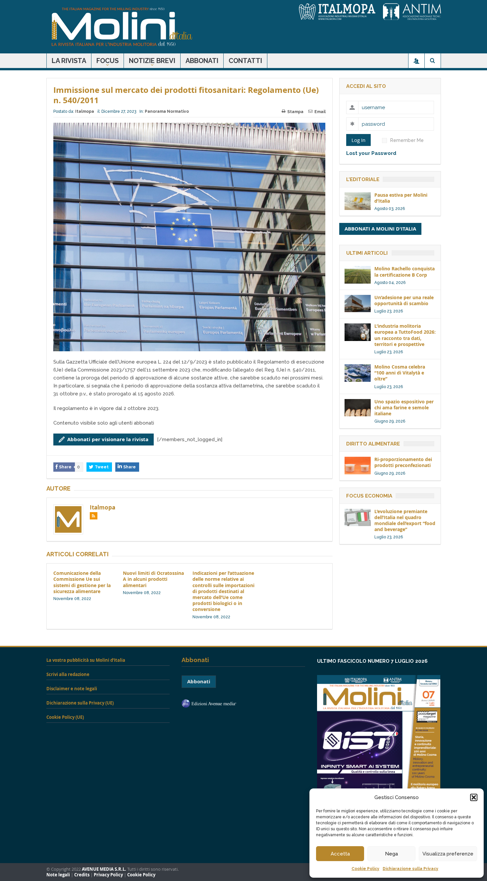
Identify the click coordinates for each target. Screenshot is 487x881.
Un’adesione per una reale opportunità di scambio (404, 300)
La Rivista (69, 61)
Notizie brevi (152, 61)
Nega (391, 854)
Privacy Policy (108, 875)
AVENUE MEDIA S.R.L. (104, 869)
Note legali (58, 875)
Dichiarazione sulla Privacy (410, 868)
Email (320, 111)
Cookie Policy (365, 868)
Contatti (245, 61)
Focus (107, 61)
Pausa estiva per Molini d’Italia (400, 198)
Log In (358, 140)
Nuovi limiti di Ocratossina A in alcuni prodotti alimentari (153, 579)
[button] (473, 797)
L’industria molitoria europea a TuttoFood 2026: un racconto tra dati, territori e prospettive (405, 335)
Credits (81, 875)
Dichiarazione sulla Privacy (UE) (80, 703)
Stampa (295, 111)
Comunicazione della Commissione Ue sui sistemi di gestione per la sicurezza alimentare (82, 582)
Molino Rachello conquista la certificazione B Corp (404, 271)
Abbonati (202, 61)
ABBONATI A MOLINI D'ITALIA (380, 228)
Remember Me (407, 140)
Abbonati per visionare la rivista (107, 439)
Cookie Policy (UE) (65, 717)
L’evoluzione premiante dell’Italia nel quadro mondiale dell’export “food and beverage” (404, 520)
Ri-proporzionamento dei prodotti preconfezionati (403, 462)
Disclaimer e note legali (71, 689)
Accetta (340, 854)
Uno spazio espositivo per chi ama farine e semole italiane (404, 407)
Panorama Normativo (167, 111)
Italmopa (84, 111)
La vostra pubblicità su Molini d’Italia (85, 660)
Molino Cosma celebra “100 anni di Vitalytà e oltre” (399, 373)
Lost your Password (371, 153)
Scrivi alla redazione (67, 674)
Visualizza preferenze (447, 854)
